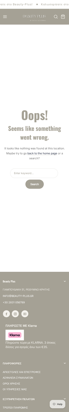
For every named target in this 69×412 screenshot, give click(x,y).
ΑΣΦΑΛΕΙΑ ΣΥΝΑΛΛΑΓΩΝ (18, 377)
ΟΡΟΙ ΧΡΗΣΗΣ (11, 383)
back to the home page (42, 153)
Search (34, 184)
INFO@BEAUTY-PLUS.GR (18, 295)
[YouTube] (25, 313)
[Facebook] (6, 313)
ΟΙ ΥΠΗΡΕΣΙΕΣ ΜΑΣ (15, 389)
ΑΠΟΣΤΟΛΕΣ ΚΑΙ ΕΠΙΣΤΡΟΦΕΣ (22, 372)
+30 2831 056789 (14, 302)
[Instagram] (15, 313)
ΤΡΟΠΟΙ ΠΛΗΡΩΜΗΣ (15, 407)
